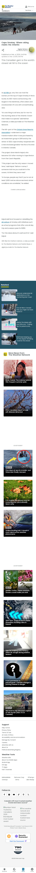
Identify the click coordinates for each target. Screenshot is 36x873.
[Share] (3, 50)
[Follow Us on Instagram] (9, 794)
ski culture (5, 222)
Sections (28, 10)
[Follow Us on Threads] (23, 794)
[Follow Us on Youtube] (14, 794)
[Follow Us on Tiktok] (18, 794)
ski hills (6, 93)
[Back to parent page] (6, 9)
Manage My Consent (9, 740)
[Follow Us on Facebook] (4, 794)
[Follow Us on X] (28, 794)
